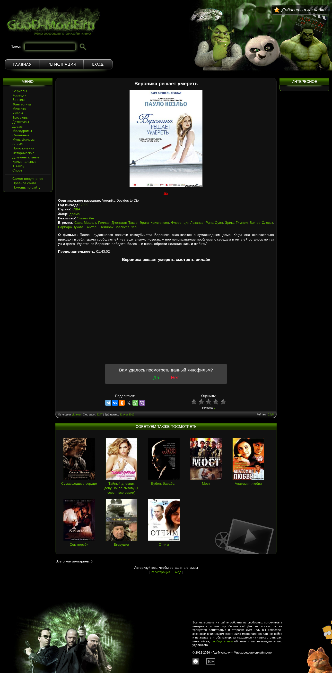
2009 (84, 205)
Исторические (23, 153)
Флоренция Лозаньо (187, 222)
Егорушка (121, 544)
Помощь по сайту (26, 187)
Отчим (164, 544)
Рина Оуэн (214, 222)
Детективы (20, 122)
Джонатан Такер (125, 222)
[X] (128, 403)
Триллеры (20, 117)
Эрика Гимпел (236, 222)
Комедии (19, 95)
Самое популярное (27, 179)
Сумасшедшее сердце (79, 483)
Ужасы (17, 113)
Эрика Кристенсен (154, 222)
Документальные (25, 157)
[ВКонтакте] (115, 403)
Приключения (23, 148)
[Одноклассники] (122, 403)
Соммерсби (79, 544)
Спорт (17, 170)
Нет (175, 377)
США (76, 209)
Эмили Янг (85, 218)
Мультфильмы (23, 139)
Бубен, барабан (163, 483)
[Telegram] (108, 403)
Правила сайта (24, 183)
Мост (206, 483)
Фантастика (21, 104)
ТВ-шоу (18, 166)
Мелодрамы (22, 131)
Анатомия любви (248, 483)
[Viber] (142, 403)
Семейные (20, 135)
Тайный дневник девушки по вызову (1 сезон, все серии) (121, 488)
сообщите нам (222, 641)
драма (75, 214)
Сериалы (19, 91)
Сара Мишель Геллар (91, 222)
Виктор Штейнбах (100, 227)
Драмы (17, 126)
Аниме (17, 144)
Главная (22, 64)
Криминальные (24, 162)
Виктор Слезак (261, 222)
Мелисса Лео (126, 227)
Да (156, 377)
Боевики (19, 100)
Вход (98, 64)
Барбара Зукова (71, 227)
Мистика (19, 109)
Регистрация (62, 64)
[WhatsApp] (135, 403)
